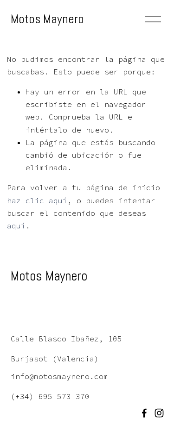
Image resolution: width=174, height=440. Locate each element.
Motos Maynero (47, 19)
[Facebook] (144, 413)
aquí (16, 225)
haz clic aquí (37, 200)
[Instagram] (159, 413)
